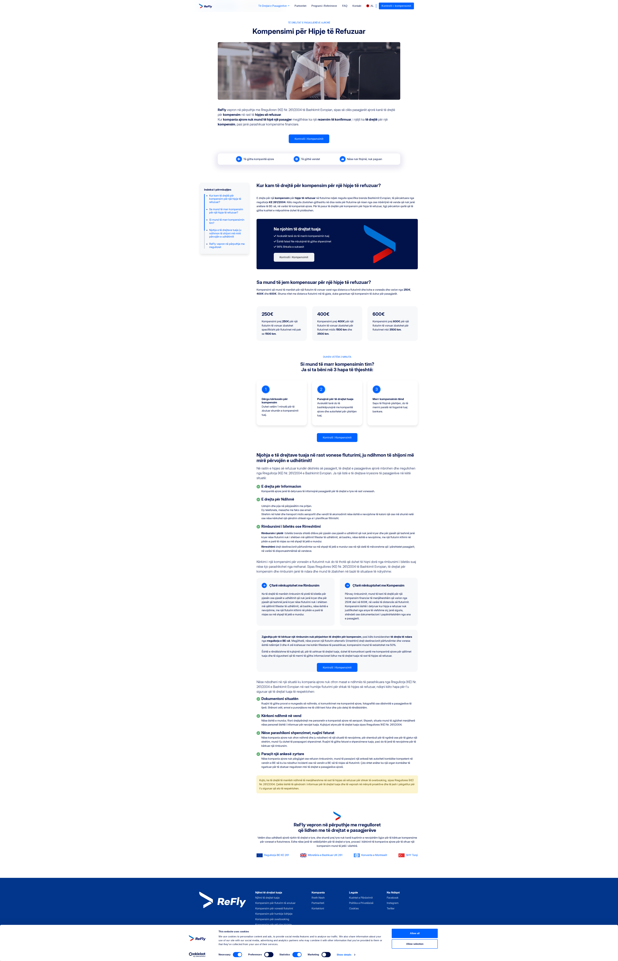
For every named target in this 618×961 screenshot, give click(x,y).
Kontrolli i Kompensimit (309, 138)
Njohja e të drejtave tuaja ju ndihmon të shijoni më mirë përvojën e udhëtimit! (225, 233)
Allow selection (414, 944)
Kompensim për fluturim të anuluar (275, 903)
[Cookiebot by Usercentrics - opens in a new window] (197, 954)
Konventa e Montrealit (374, 855)
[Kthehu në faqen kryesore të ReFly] (206, 6)
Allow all (415, 933)
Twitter (390, 908)
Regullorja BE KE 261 (276, 855)
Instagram (392, 903)
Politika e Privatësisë (361, 903)
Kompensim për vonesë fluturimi (274, 908)
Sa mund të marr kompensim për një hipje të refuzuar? (226, 211)
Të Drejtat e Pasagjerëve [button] (272, 6)
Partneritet (300, 6)
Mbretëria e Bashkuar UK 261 (325, 855)
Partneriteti (318, 903)
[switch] (268, 954)
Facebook (392, 897)
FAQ (344, 6)
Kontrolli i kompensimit (396, 6)
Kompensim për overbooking (272, 919)
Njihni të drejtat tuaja (267, 897)
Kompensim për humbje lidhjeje (273, 913)
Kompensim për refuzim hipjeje (273, 924)
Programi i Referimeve (324, 6)
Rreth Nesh (318, 897)
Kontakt (356, 6)
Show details (344, 954)
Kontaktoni (318, 908)
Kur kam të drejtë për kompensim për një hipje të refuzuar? (225, 199)
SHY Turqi (412, 855)
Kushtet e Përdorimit (361, 897)
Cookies (354, 908)
